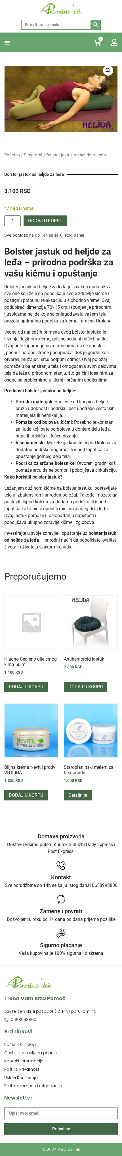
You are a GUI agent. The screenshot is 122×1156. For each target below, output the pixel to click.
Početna (12, 155)
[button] (7, 42)
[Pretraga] (95, 24)
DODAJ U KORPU (45, 220)
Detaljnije (77, 795)
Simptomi (33, 155)
